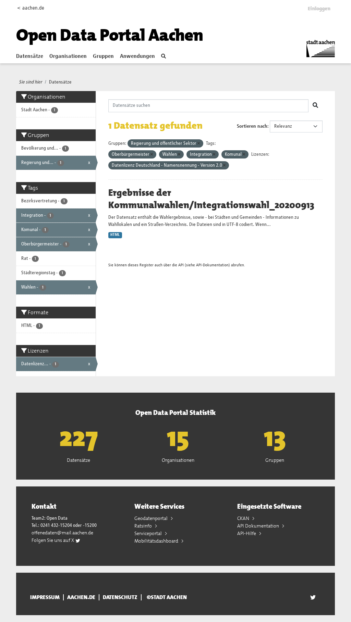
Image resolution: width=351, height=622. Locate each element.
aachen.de (81, 597)
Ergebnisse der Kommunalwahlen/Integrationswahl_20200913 (211, 199)
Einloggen (319, 8)
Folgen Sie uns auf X (53, 540)
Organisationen (68, 56)
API (181, 265)
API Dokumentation (258, 526)
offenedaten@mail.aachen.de (62, 533)
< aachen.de (30, 8)
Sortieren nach (252, 126)
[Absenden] (315, 105)
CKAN (243, 518)
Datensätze (29, 56)
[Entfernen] (198, 143)
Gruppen (103, 56)
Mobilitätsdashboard (156, 541)
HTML (115, 235)
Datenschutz (120, 597)
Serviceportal (148, 533)
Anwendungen (137, 56)
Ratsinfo (143, 526)
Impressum (45, 597)
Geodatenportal (151, 518)
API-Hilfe (247, 533)
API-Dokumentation (212, 265)
